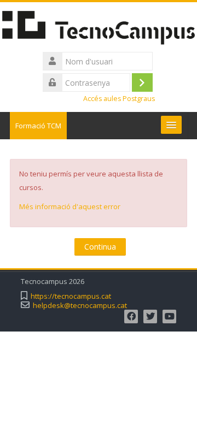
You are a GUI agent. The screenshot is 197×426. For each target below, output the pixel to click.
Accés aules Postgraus (119, 98)
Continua (100, 246)
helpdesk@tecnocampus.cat (80, 305)
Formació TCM (38, 126)
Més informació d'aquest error (69, 206)
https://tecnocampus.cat (71, 296)
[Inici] (98, 29)
